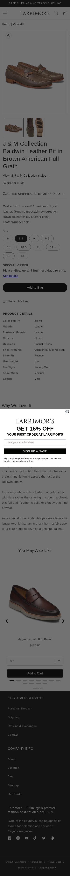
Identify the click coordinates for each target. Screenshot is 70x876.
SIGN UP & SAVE (35, 451)
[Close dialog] (67, 411)
